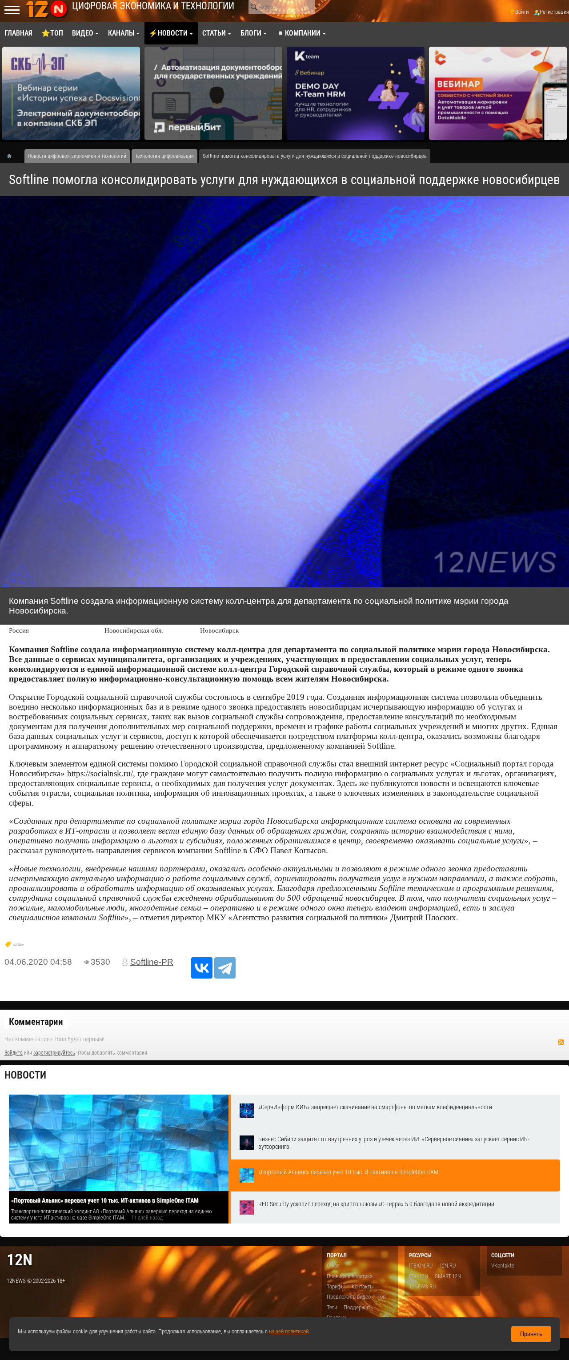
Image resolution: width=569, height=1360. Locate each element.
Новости (25, 1075)
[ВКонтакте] (201, 968)
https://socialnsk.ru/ (100, 773)
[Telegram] (225, 968)
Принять (531, 1334)
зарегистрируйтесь (54, 1053)
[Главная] (12, 156)
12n (19, 1260)
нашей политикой (289, 1331)
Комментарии (36, 1021)
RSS (561, 1042)
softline (18, 945)
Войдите (13, 1053)
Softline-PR (151, 962)
